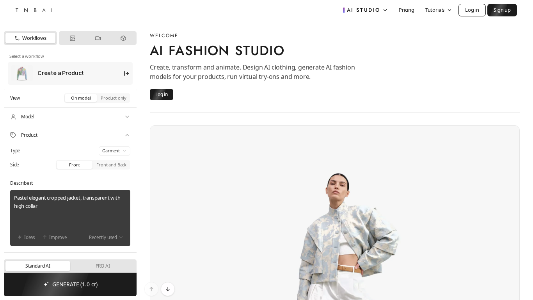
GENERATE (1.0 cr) (75, 284)
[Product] (70, 135)
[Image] (72, 38)
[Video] (98, 38)
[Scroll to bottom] (168, 289)
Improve (58, 237)
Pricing (406, 9)
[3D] (123, 38)
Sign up (502, 9)
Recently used (103, 237)
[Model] (70, 117)
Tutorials (434, 9)
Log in (472, 9)
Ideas (29, 237)
